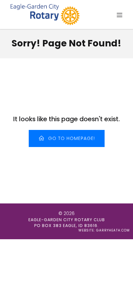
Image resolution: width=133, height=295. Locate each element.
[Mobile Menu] (119, 15)
